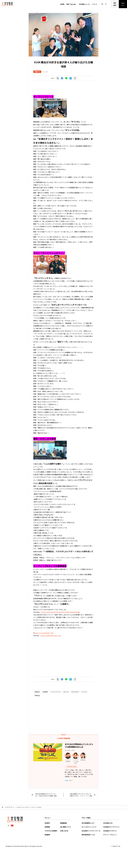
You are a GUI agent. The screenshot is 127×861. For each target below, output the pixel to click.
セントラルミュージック (89, 827)
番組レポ (37, 71)
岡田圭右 (37, 692)
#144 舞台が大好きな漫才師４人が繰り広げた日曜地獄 (28, 807)
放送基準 (47, 835)
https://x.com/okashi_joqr (44, 633)
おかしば (66, 692)
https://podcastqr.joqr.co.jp (51, 635)
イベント (94, 4)
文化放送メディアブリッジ (111, 827)
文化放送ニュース (84, 4)
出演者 (62, 4)
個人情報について (65, 827)
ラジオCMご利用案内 (51, 831)
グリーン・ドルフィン (110, 835)
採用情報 (47, 827)
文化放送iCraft (108, 823)
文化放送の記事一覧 (9, 807)
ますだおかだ (75, 692)
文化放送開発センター (88, 823)
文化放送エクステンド (110, 831)
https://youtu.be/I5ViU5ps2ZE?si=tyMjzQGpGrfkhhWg (60, 612)
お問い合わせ (64, 831)
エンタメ (84, 692)
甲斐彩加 (37, 695)
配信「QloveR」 (72, 4)
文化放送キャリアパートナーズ (91, 831)
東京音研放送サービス (88, 835)
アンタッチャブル (56, 692)
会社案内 (47, 823)
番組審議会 (63, 823)
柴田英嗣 (45, 692)
